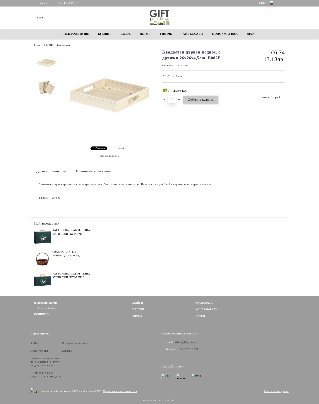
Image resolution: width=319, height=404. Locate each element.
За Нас (34, 343)
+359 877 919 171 (68, 3)
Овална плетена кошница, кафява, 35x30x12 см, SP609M (66, 254)
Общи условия (39, 350)
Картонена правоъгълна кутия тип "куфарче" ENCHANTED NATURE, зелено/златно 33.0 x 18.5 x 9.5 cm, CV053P (71, 275)
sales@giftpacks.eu (186, 342)
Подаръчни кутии (76, 33)
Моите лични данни (276, 391)
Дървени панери (63, 45)
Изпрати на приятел (110, 156)
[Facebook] (283, 3)
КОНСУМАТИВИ (206, 309)
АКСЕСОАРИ (204, 302)
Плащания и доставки (93, 171)
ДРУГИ (200, 316)
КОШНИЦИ (42, 314)
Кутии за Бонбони (47, 308)
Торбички (167, 33)
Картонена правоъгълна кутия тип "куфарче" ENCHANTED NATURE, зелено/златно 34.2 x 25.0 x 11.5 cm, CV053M (71, 232)
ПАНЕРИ (48, 45)
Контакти (67, 350)
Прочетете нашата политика (120, 391)
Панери (145, 33)
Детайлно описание (51, 171)
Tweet (120, 148)
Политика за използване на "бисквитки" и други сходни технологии (45, 362)
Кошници (104, 33)
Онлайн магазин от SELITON (159, 400)
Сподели (100, 148)
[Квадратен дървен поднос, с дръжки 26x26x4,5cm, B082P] (109, 140)
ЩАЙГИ (137, 302)
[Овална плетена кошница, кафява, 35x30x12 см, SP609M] (42, 258)
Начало (37, 45)
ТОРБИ (137, 316)
